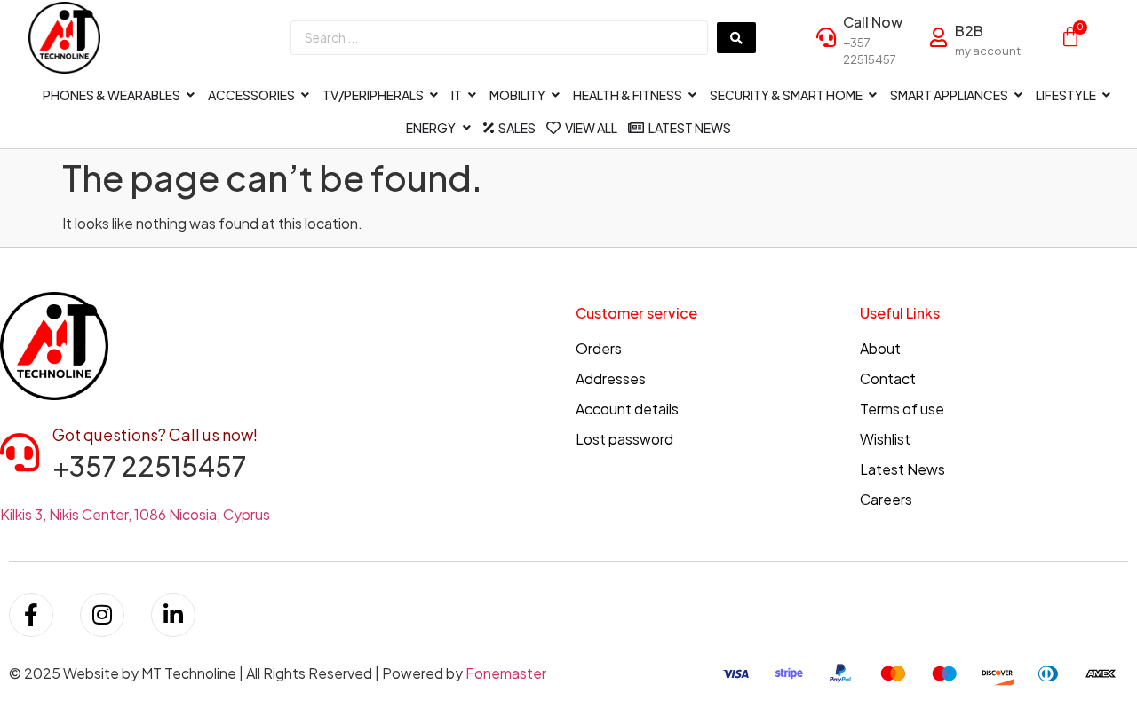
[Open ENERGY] (466, 128)
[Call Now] (826, 37)
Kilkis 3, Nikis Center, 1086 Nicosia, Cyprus (135, 514)
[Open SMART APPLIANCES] (1019, 95)
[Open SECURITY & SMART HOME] (873, 95)
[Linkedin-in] (173, 615)
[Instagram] (102, 615)
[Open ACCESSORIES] (305, 95)
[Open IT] (472, 95)
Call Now (872, 21)
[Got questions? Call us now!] (19, 452)
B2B (969, 30)
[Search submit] (736, 37)
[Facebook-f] (31, 615)
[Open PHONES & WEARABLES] (191, 95)
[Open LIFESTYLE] (1107, 95)
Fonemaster (505, 673)
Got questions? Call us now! (155, 434)
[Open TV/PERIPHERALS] (434, 95)
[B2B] (938, 37)
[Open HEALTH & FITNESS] (693, 95)
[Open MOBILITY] (556, 95)
